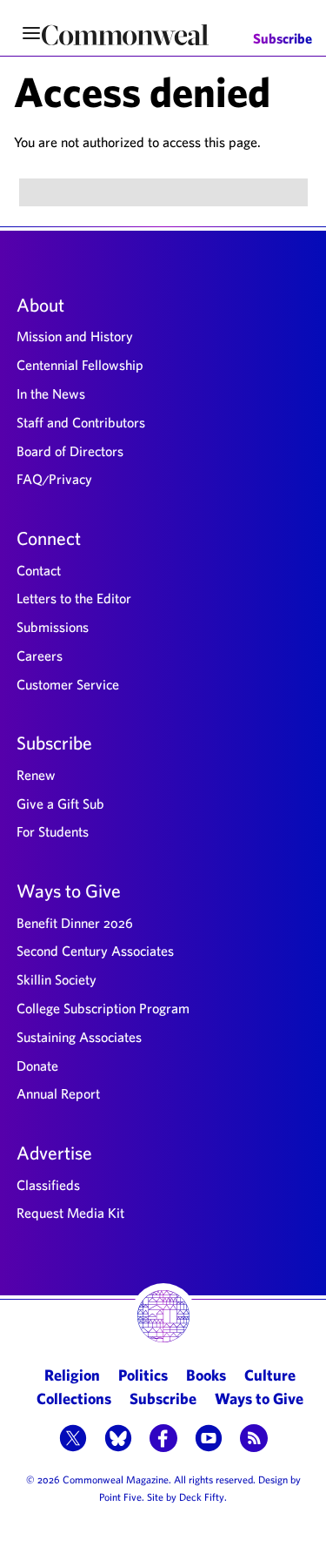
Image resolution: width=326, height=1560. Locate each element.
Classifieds (48, 1185)
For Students (53, 831)
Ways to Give (69, 890)
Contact (39, 570)
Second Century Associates (95, 950)
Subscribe (282, 38)
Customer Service (68, 684)
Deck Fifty (201, 1496)
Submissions (53, 627)
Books (206, 1375)
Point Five (120, 1496)
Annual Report (58, 1093)
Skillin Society (56, 979)
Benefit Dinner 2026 (75, 923)
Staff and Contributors (81, 422)
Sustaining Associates (79, 1037)
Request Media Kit (70, 1212)
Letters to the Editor (74, 598)
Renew (36, 775)
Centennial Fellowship (80, 365)
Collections (74, 1398)
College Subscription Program (103, 1008)
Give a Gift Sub (60, 803)
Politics (143, 1375)
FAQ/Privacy (54, 479)
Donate (37, 1065)
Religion (72, 1375)
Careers (40, 655)
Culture (270, 1375)
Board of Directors (70, 451)
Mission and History (75, 336)
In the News (51, 393)
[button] (73, 1440)
